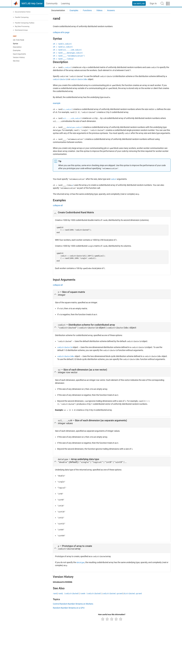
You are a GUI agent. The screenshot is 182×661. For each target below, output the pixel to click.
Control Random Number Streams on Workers (73, 604)
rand (14, 36)
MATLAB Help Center (32, 3)
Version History (19, 57)
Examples (16, 51)
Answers (111, 10)
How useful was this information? (111, 614)
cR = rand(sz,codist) (63, 47)
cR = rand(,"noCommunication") (69, 56)
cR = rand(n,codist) (62, 44)
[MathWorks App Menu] (167, 3)
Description (17, 47)
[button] (162, 3)
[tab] (111, 213)
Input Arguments (19, 54)
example (56, 103)
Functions (87, 10)
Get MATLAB (139, 3)
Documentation (58, 10)
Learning (65, 3)
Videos (99, 10)
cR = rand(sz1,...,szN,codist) (67, 50)
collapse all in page (61, 32)
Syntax (15, 44)
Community (52, 3)
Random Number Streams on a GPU (68, 608)
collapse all (58, 205)
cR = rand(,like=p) (63, 59)
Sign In (153, 3)
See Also (16, 61)
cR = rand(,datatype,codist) (68, 53)
